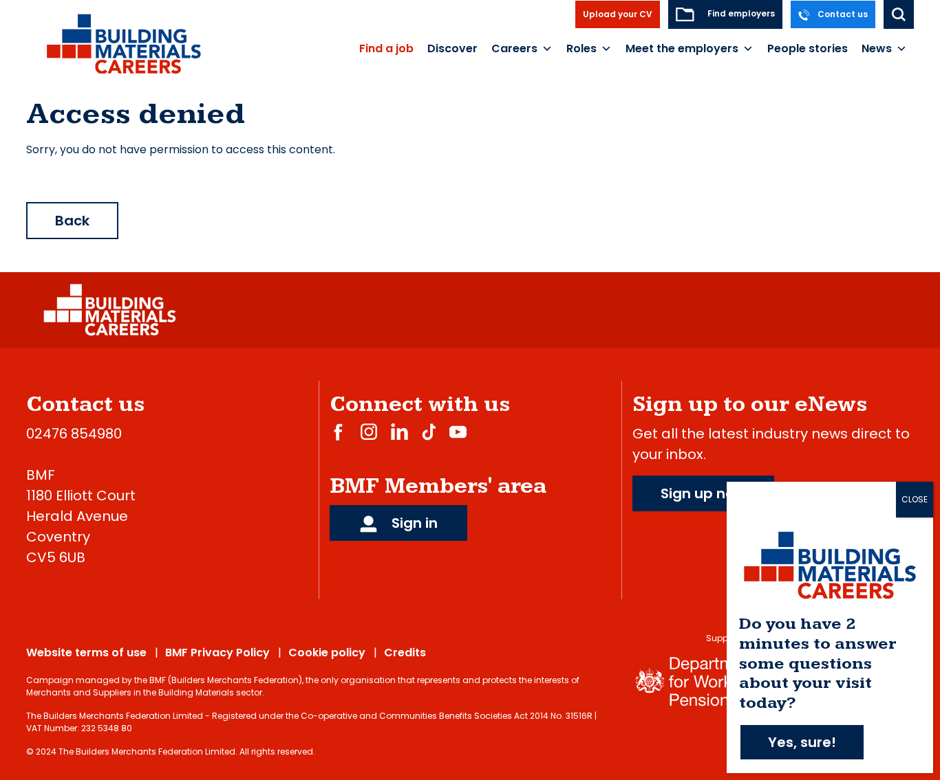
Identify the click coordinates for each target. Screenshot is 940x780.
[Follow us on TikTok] (429, 431)
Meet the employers (682, 48)
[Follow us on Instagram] (369, 431)
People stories (807, 48)
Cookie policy (326, 652)
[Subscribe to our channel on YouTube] (458, 431)
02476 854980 (74, 433)
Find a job (386, 48)
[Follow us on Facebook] (338, 431)
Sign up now (703, 493)
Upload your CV (617, 14)
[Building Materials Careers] (123, 43)
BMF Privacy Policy (217, 652)
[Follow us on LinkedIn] (399, 431)
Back (72, 220)
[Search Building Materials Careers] (899, 14)
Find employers (740, 13)
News (877, 48)
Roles (581, 48)
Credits (405, 652)
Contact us (841, 14)
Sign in (413, 523)
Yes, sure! (802, 742)
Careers (514, 48)
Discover (452, 48)
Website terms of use (86, 652)
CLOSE (914, 499)
